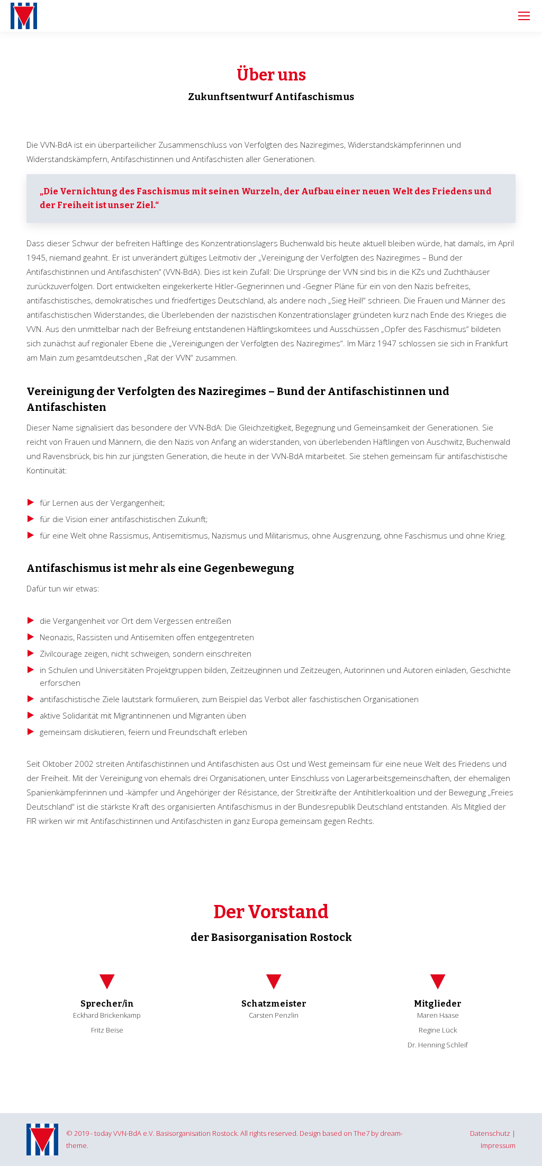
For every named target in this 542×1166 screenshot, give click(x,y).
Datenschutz (490, 1133)
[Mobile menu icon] (524, 15)
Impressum (498, 1145)
